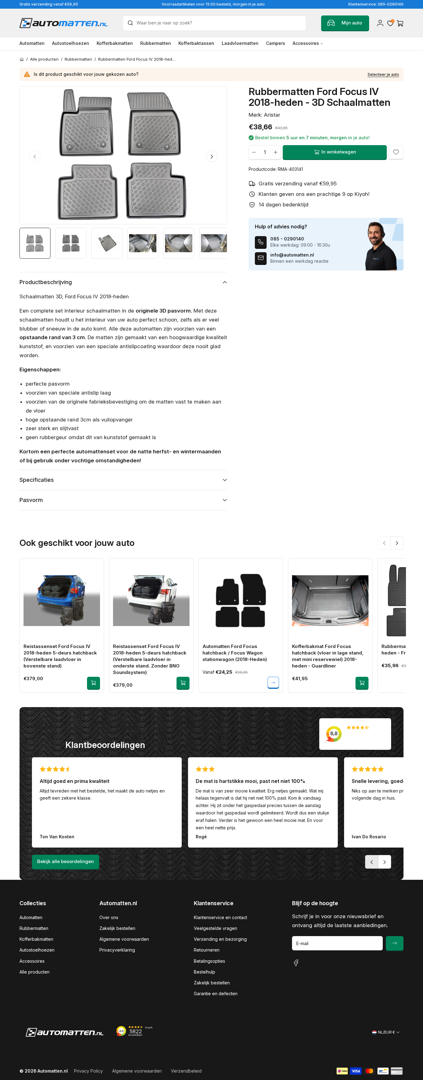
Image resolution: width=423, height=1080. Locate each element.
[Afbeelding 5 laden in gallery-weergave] (178, 243)
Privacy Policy (88, 1071)
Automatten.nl (52, 1071)
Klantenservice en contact (220, 917)
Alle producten (35, 971)
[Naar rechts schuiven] (212, 156)
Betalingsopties (209, 961)
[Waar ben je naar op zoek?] (132, 23)
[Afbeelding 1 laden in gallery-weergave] (35, 243)
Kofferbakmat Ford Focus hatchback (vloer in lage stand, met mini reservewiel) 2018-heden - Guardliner (328, 656)
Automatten (31, 917)
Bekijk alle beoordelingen (65, 861)
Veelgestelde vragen (215, 928)
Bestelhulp (204, 971)
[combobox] (214, 23)
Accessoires (32, 961)
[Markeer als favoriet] (396, 152)
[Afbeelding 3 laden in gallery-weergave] (106, 243)
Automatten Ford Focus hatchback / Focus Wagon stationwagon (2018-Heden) (235, 652)
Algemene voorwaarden (124, 939)
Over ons (108, 917)
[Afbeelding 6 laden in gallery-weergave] (214, 243)
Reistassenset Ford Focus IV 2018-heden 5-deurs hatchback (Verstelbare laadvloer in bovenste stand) (60, 656)
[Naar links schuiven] (35, 156)
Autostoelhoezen (37, 950)
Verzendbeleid (186, 1071)
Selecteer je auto (383, 74)
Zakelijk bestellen (117, 928)
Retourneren (207, 950)
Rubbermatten (34, 928)
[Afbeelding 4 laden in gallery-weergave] (142, 243)
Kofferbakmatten (36, 939)
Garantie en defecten (216, 993)
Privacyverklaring (117, 950)
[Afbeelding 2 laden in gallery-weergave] (70, 243)
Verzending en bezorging (220, 939)
